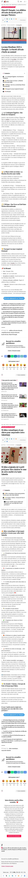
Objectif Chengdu (13, 334)
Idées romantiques (13, 748)
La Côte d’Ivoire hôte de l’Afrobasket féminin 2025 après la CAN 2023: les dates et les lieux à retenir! (12, 317)
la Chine (14, 59)
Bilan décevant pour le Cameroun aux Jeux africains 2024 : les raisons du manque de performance (9, 396)
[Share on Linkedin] (12, 19)
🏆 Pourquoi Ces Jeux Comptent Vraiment (13, 89)
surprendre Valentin (6, 750)
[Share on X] (7, 19)
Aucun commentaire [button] (21, 374)
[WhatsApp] (23, 872)
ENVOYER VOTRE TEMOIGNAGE (14, 835)
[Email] (16, 19)
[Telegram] (21, 872)
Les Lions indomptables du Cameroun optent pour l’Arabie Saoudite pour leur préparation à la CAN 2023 (13, 727)
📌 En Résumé (7, 91)
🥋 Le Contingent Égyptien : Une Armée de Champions (13, 77)
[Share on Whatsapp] (9, 19)
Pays (3, 7)
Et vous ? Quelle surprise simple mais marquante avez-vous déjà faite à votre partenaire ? (13, 503)
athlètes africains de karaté (15, 330)
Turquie (12, 263)
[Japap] (6, 1)
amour (21, 660)
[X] (12, 872)
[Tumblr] (19, 872)
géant (7, 119)
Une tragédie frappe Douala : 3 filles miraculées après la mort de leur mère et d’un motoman (9, 415)
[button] (2, 1)
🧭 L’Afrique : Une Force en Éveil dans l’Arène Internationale (14, 85)
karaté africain (4, 334)
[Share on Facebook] (5, 19)
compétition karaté (5, 332)
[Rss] (25, 872)
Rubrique (8, 7)
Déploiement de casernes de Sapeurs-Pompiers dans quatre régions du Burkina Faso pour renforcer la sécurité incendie (13, 323)
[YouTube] (14, 872)
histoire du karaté (15, 332)
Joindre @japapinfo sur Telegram (15, 298)
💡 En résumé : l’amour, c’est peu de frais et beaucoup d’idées (14, 498)
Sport (13, 7)
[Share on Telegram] (14, 19)
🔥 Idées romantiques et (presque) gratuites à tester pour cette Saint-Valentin (14, 494)
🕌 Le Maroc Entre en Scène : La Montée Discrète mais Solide (13, 81)
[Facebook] (10, 872)
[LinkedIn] (18, 872)
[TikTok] (16, 872)
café (13, 566)
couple (19, 676)
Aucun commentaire (11, 25)
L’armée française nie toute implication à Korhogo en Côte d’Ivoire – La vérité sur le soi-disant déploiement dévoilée (13, 741)
